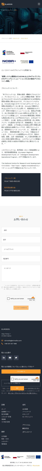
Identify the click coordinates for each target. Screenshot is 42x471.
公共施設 (4, 436)
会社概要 (25, 409)
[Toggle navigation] (39, 4)
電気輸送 (4, 444)
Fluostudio (36, 465)
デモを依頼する (21, 371)
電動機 (3, 419)
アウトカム (26, 425)
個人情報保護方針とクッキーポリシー (14, 465)
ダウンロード (27, 432)
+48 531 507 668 (10, 344)
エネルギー (4, 441)
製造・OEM (5, 439)
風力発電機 (4, 414)
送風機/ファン (5, 411)
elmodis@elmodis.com (13, 341)
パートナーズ (26, 411)
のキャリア (25, 414)
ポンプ (3, 409)
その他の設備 (5, 422)
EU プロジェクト (27, 417)
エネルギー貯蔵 (6, 417)
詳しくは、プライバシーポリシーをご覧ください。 (22, 393)
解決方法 (25, 428)
